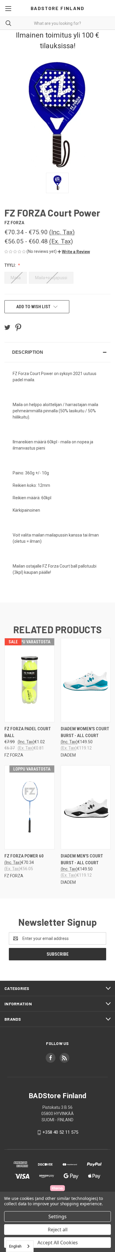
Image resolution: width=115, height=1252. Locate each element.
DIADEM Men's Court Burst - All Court (82, 859)
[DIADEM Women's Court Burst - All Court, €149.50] (86, 680)
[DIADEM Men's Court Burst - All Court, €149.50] (86, 807)
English (15, 1246)
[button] (74, 251)
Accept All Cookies (57, 1242)
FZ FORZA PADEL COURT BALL (27, 732)
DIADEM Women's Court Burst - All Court (85, 732)
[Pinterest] (18, 327)
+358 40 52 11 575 (60, 1132)
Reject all (58, 1229)
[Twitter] (7, 327)
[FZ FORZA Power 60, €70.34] (29, 807)
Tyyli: (10, 265)
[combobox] (20, 1246)
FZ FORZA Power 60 (24, 856)
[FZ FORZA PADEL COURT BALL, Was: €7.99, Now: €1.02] (29, 680)
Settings (57, 1216)
